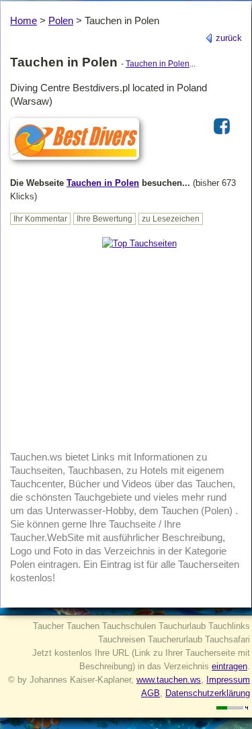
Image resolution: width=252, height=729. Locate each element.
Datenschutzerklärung (207, 693)
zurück (227, 38)
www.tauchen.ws (168, 680)
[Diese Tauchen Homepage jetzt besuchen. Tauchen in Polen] (74, 161)
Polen (60, 20)
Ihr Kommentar (40, 219)
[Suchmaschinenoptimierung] (233, 706)
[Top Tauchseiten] (139, 243)
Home (23, 20)
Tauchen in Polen (158, 63)
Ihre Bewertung (104, 219)
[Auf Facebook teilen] (222, 135)
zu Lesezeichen (171, 219)
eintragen (229, 666)
